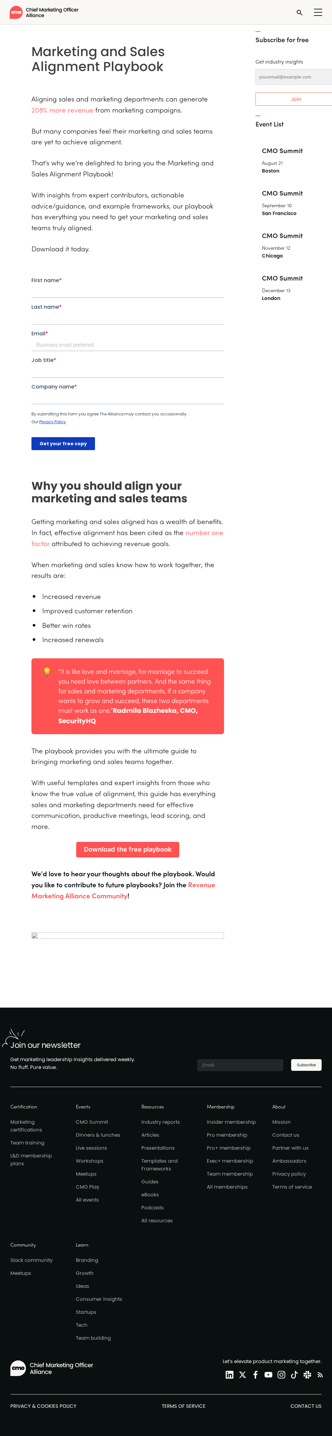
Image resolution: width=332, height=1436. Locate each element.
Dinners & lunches (98, 1134)
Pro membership (227, 1134)
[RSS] (319, 1374)
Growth (85, 1273)
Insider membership (231, 1122)
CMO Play (87, 1186)
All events (87, 1199)
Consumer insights (99, 1299)
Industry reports (160, 1122)
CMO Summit (92, 1122)
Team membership (230, 1173)
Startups (86, 1312)
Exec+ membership (230, 1160)
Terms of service (292, 1186)
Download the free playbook (128, 849)
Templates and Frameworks (159, 1164)
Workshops (89, 1160)
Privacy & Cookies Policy (43, 1406)
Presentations (158, 1147)
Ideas (82, 1286)
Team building (93, 1337)
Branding (87, 1260)
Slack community (31, 1260)
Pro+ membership (229, 1147)
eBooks (150, 1194)
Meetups (86, 1173)
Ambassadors (289, 1160)
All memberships (227, 1186)
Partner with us (290, 1147)
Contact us (285, 1134)
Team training (27, 1142)
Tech (82, 1325)
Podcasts (152, 1207)
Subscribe (306, 1065)
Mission (281, 1122)
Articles (150, 1134)
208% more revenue (62, 109)
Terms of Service (184, 1406)
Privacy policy (289, 1173)
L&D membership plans (31, 1159)
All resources (157, 1220)
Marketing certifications (26, 1126)
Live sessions (91, 1147)
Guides (150, 1181)
